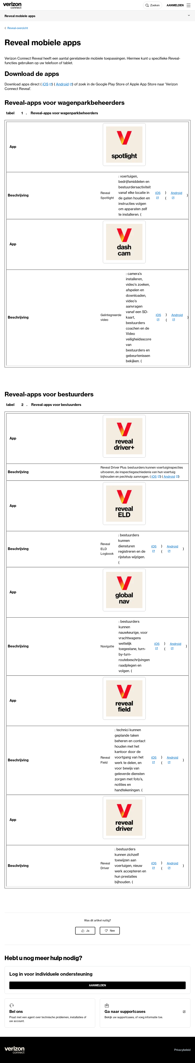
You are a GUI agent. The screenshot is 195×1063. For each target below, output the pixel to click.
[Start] (12, 5)
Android (62, 84)
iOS (45, 84)
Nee (112, 930)
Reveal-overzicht (17, 28)
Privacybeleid (182, 1050)
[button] (97, 16)
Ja (87, 930)
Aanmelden (175, 5)
